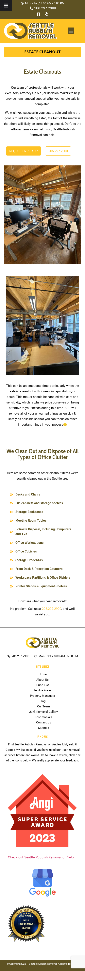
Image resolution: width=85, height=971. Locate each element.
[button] (71, 31)
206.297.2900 (51, 609)
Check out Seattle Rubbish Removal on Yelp (41, 857)
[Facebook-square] (38, 14)
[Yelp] (46, 14)
